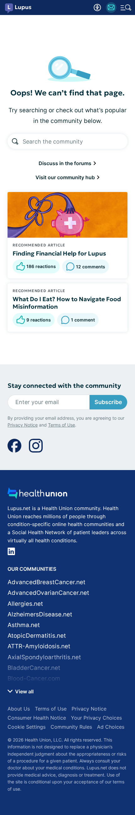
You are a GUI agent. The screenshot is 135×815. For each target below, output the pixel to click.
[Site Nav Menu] (126, 7)
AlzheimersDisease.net (40, 614)
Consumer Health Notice (37, 718)
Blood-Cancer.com (34, 678)
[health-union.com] (37, 495)
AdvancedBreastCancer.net (46, 582)
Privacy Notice (23, 425)
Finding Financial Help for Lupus (59, 253)
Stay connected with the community (64, 386)
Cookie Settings (27, 727)
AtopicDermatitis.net (37, 635)
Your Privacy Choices (96, 718)
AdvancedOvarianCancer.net (48, 592)
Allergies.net (25, 603)
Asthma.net (24, 625)
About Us (19, 709)
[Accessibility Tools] (97, 7)
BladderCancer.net (34, 667)
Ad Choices (110, 727)
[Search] (15, 141)
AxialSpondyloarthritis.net (44, 657)
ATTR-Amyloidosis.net (39, 646)
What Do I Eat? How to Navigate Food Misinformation (67, 302)
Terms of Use (61, 425)
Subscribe (108, 402)
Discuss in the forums (66, 163)
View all (24, 691)
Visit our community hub (65, 177)
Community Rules (71, 727)
